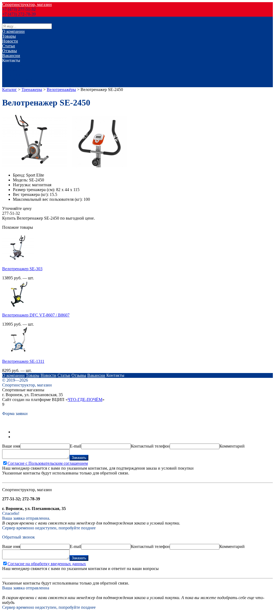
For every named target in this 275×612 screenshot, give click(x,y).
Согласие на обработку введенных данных (47, 563)
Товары (9, 36)
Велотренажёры (61, 89)
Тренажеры (31, 89)
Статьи (8, 46)
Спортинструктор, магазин (27, 4)
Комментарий (232, 446)
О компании (13, 31)
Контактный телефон (150, 446)
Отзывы (9, 50)
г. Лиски (9, 70)
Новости (10, 41)
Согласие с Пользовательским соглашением (48, 463)
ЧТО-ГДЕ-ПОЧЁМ (85, 399)
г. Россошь (11, 75)
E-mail (75, 446)
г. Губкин (10, 84)
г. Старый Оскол (17, 80)
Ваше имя (11, 446)
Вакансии (11, 55)
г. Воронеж (12, 65)
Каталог (9, 89)
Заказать (79, 458)
